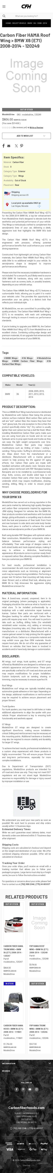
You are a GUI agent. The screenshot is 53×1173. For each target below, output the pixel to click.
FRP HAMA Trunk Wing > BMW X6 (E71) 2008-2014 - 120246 (38, 1028)
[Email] (8, 146)
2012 (36, 394)
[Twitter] (16, 146)
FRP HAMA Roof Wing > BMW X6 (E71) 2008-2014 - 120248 (38, 949)
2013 (41, 394)
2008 (31, 391)
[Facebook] (3, 146)
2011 (31, 394)
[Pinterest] (21, 146)
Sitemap (26, 1165)
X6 (18, 394)
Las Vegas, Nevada (19, 206)
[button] (35, 127)
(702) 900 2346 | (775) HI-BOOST (28, 1128)
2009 (36, 391)
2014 (31, 397)
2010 (41, 391)
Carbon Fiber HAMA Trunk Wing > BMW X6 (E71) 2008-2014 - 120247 (13, 951)
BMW (7, 394)
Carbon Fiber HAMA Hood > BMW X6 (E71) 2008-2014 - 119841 (13, 1028)
